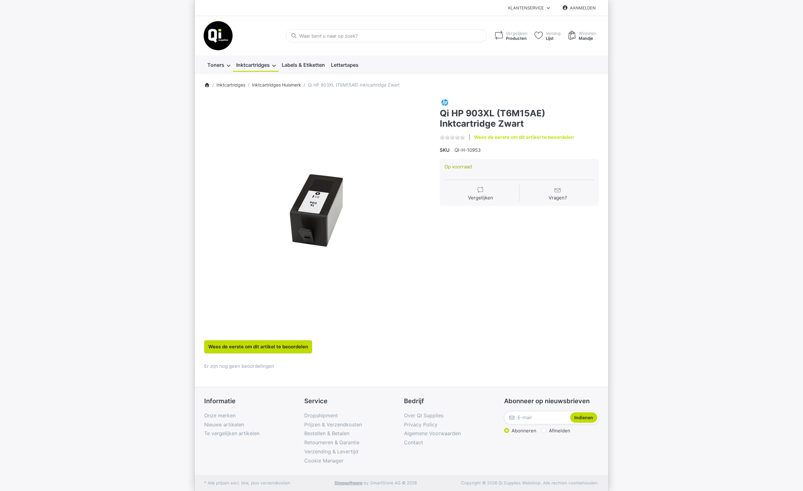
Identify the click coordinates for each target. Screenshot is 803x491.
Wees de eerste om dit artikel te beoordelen (524, 137)
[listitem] (317, 211)
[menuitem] (218, 65)
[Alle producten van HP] (445, 102)
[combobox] (386, 35)
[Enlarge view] (317, 211)
